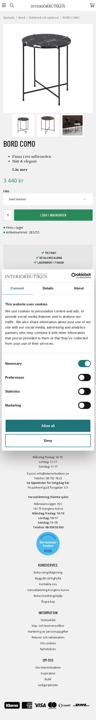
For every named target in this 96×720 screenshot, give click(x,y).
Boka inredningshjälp (48, 596)
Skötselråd (48, 620)
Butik (48, 679)
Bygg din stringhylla (48, 578)
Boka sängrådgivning (48, 572)
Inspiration (48, 673)
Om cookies (48, 643)
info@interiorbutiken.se (53, 473)
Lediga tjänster (48, 685)
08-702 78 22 (54, 478)
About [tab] (79, 288)
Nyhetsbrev (48, 649)
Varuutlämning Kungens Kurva (48, 590)
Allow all (48, 426)
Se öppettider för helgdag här (48, 483)
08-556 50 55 (53, 527)
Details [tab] (48, 288)
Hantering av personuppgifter (48, 631)
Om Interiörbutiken (48, 667)
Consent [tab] (17, 288)
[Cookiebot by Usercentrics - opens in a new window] (71, 276)
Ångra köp (48, 602)
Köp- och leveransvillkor (48, 626)
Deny (48, 440)
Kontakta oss (48, 584)
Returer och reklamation (48, 637)
